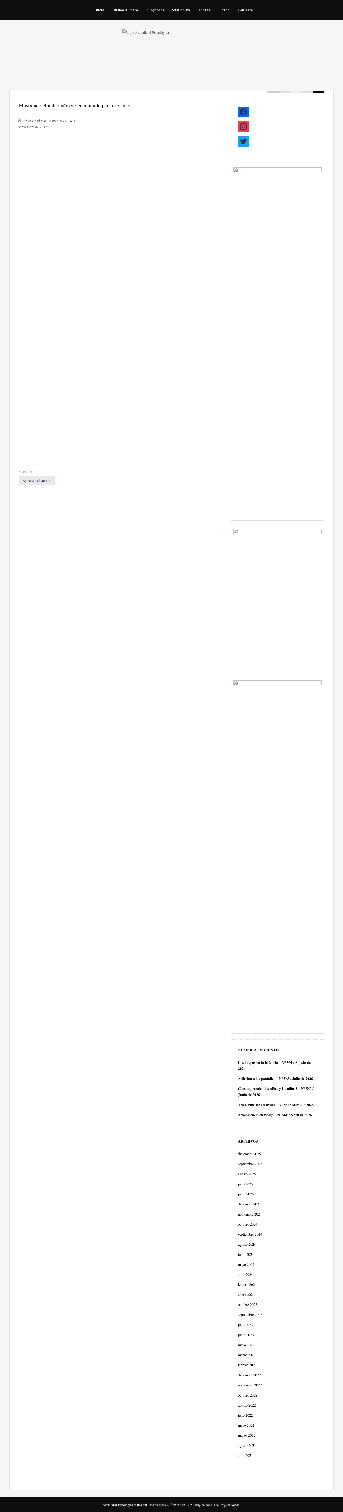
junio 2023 (246, 1334)
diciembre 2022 (249, 1374)
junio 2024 (246, 1254)
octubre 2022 (247, 1395)
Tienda (224, 9)
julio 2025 (245, 1183)
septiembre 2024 (250, 1234)
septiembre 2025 (250, 1163)
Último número (125, 9)
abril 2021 (245, 1455)
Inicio (99, 9)
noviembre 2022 (250, 1384)
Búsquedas (155, 9)
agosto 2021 (247, 1445)
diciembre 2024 (249, 1204)
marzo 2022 (247, 1435)
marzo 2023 (247, 1354)
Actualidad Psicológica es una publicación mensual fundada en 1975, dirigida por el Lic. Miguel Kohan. (171, 1504)
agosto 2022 (247, 1405)
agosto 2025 (247, 1173)
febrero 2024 (247, 1284)
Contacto (245, 9)
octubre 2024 (247, 1224)
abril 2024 (245, 1274)
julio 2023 (245, 1324)
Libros (204, 9)
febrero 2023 (247, 1364)
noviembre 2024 (250, 1214)
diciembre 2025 (249, 1153)
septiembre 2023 (250, 1314)
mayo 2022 (246, 1425)
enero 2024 (246, 1294)
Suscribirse (181, 9)
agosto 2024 (247, 1244)
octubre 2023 (247, 1304)
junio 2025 (246, 1193)
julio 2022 (245, 1415)
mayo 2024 (246, 1264)
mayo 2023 (246, 1344)
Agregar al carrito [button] (37, 480)
